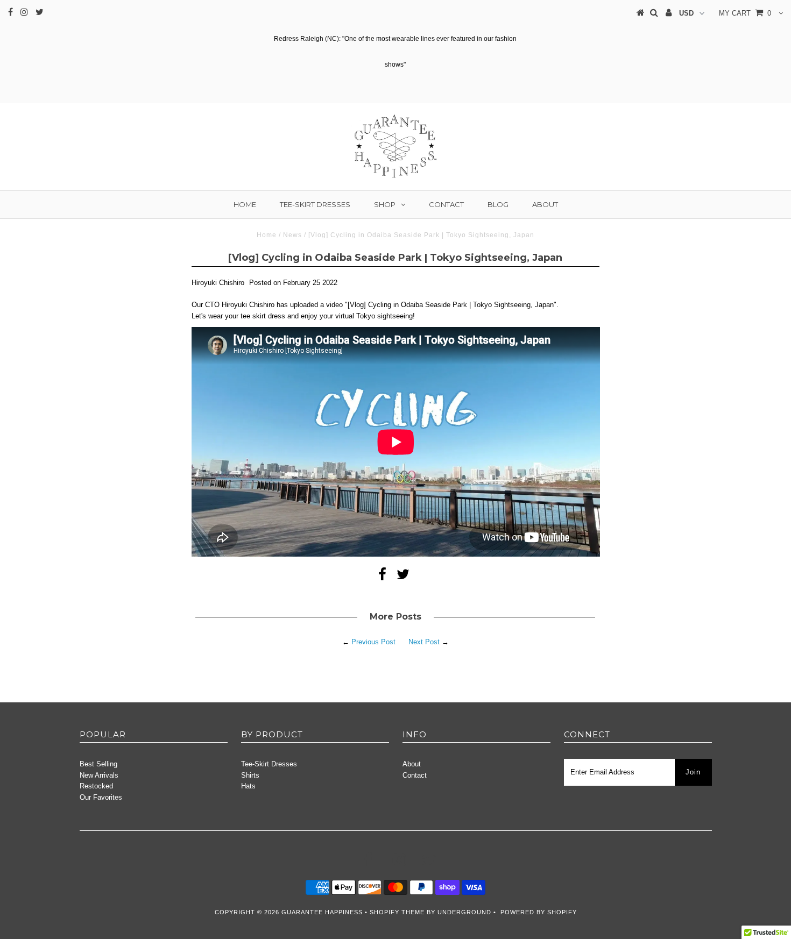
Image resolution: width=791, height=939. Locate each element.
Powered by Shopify (538, 912)
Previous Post (373, 642)
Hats (248, 786)
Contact (446, 204)
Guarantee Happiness (323, 912)
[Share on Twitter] (403, 577)
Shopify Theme (397, 912)
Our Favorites (101, 797)
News (292, 235)
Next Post (424, 642)
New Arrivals (99, 775)
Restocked (96, 786)
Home (245, 204)
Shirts (250, 775)
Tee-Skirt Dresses (315, 204)
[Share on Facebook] (382, 577)
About (545, 204)
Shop (385, 204)
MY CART (745, 13)
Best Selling (98, 764)
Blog (498, 204)
